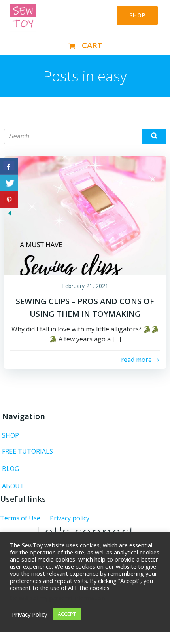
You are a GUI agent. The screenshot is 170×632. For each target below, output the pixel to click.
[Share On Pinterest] (9, 199)
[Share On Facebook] (9, 166)
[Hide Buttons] (10, 212)
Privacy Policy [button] (29, 614)
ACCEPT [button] (67, 613)
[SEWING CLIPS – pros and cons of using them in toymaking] (85, 214)
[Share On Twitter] (9, 183)
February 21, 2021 (85, 286)
